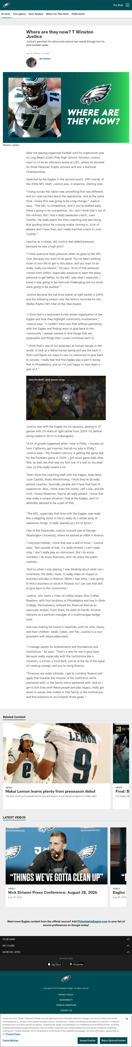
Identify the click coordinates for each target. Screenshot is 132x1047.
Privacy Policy (66, 995)
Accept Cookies (87, 1040)
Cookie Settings (10, 1040)
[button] (66, 398)
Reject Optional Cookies (114, 1040)
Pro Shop (118, 5)
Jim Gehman (45, 58)
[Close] (126, 1018)
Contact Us (66, 1010)
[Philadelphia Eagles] (66, 979)
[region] (66, 1030)
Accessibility (66, 1000)
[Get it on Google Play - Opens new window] (76, 966)
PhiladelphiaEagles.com (92, 921)
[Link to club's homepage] (6, 3)
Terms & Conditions (66, 1005)
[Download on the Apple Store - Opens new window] (54, 964)
